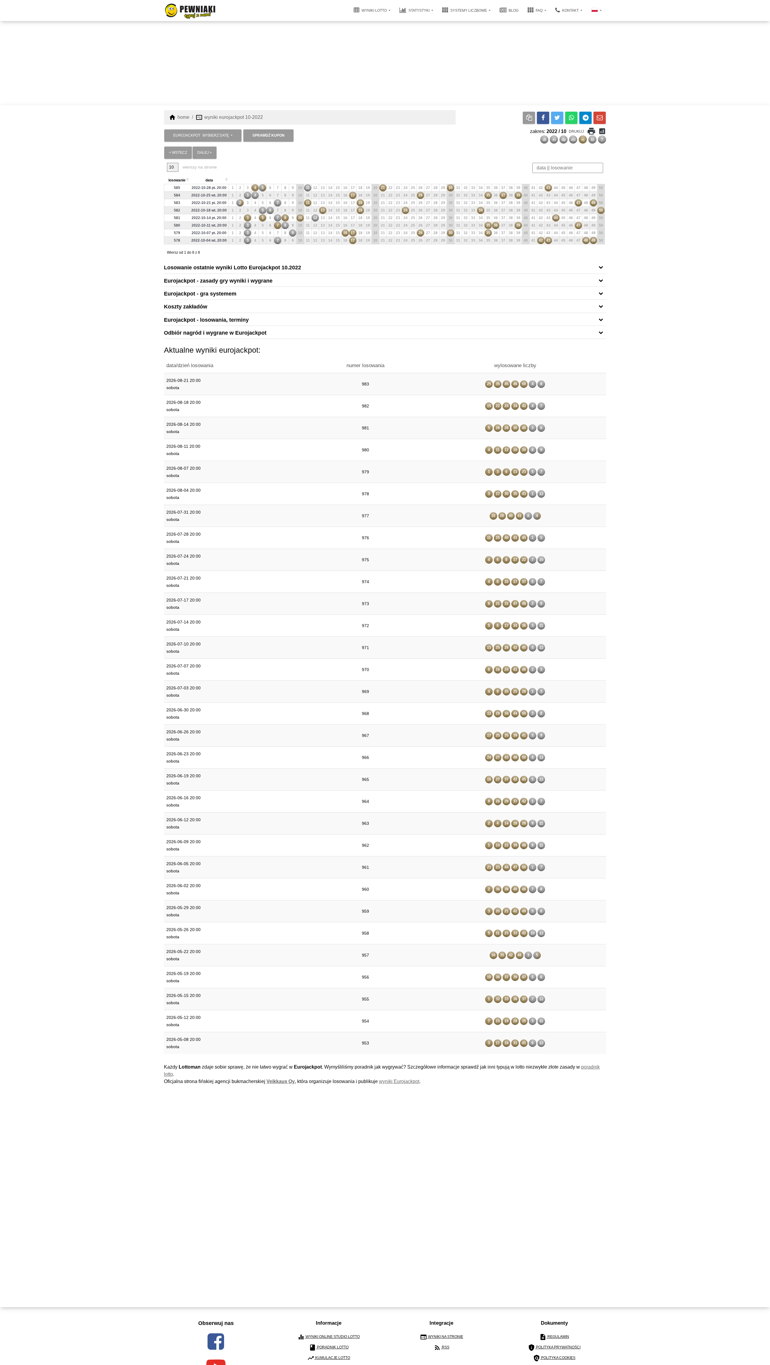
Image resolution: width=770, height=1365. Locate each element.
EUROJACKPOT (201, 135)
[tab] (385, 267)
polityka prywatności (554, 1347)
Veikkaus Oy (280, 1081)
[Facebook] (543, 118)
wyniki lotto (374, 10)
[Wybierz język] (596, 10)
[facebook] (216, 1341)
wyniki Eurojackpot (399, 1081)
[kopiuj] (529, 118)
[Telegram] (585, 118)
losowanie (177, 180)
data (209, 180)
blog (513, 10)
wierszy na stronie (199, 167)
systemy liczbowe (468, 10)
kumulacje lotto (328, 1358)
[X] (557, 118)
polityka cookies (554, 1358)
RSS (441, 1347)
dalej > (204, 152)
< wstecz (178, 152)
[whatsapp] (571, 118)
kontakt (570, 10)
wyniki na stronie (441, 1337)
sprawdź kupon (268, 135)
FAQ (539, 10)
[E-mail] (599, 118)
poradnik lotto (329, 1347)
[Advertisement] (385, 63)
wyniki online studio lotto (328, 1337)
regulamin (554, 1337)
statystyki (419, 10)
